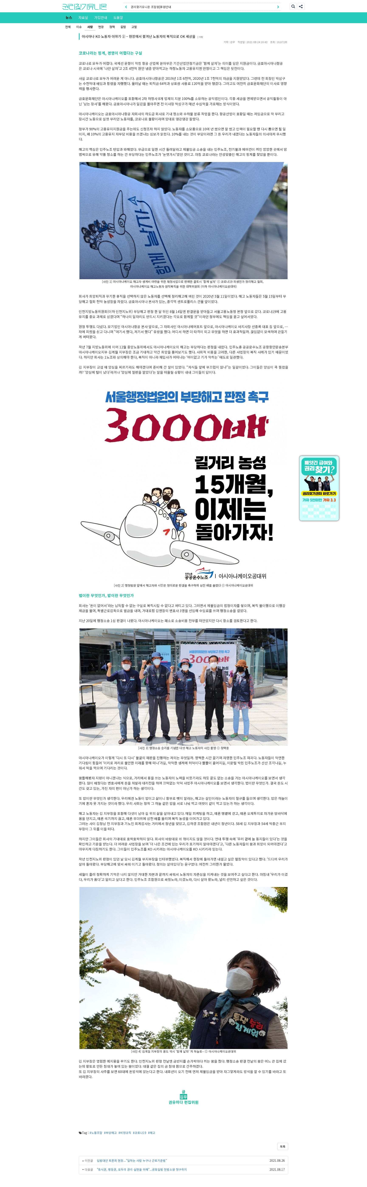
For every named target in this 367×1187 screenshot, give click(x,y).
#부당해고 (110, 1133)
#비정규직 (125, 1133)
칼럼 (123, 27)
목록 (282, 1146)
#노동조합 (96, 1133)
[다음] (278, 6)
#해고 (151, 1133)
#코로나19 (139, 1133)
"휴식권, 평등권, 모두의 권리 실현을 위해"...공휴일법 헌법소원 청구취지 (142, 1169)
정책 (112, 27)
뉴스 (69, 17)
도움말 (118, 17)
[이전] (125, 6)
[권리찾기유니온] (84, 6)
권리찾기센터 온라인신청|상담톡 (151, 7)
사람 (90, 27)
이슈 (79, 27)
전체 (68, 27)
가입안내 (100, 17)
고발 (134, 27)
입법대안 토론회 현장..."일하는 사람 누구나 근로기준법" (132, 1160)
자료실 (83, 17)
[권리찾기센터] (320, 488)
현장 (101, 27)
